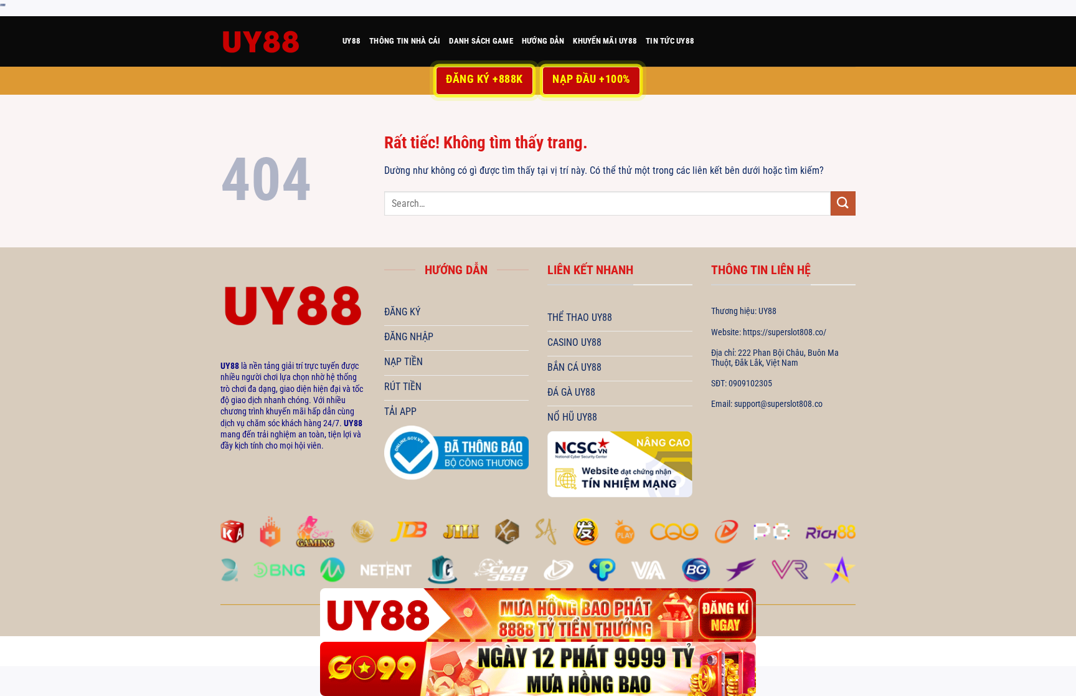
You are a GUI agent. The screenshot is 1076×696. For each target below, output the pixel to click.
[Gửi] (843, 203)
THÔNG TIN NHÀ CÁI (404, 40)
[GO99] (538, 669)
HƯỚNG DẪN (543, 40)
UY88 (351, 40)
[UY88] (272, 41)
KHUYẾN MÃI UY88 (605, 40)
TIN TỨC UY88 (670, 40)
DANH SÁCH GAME (481, 40)
